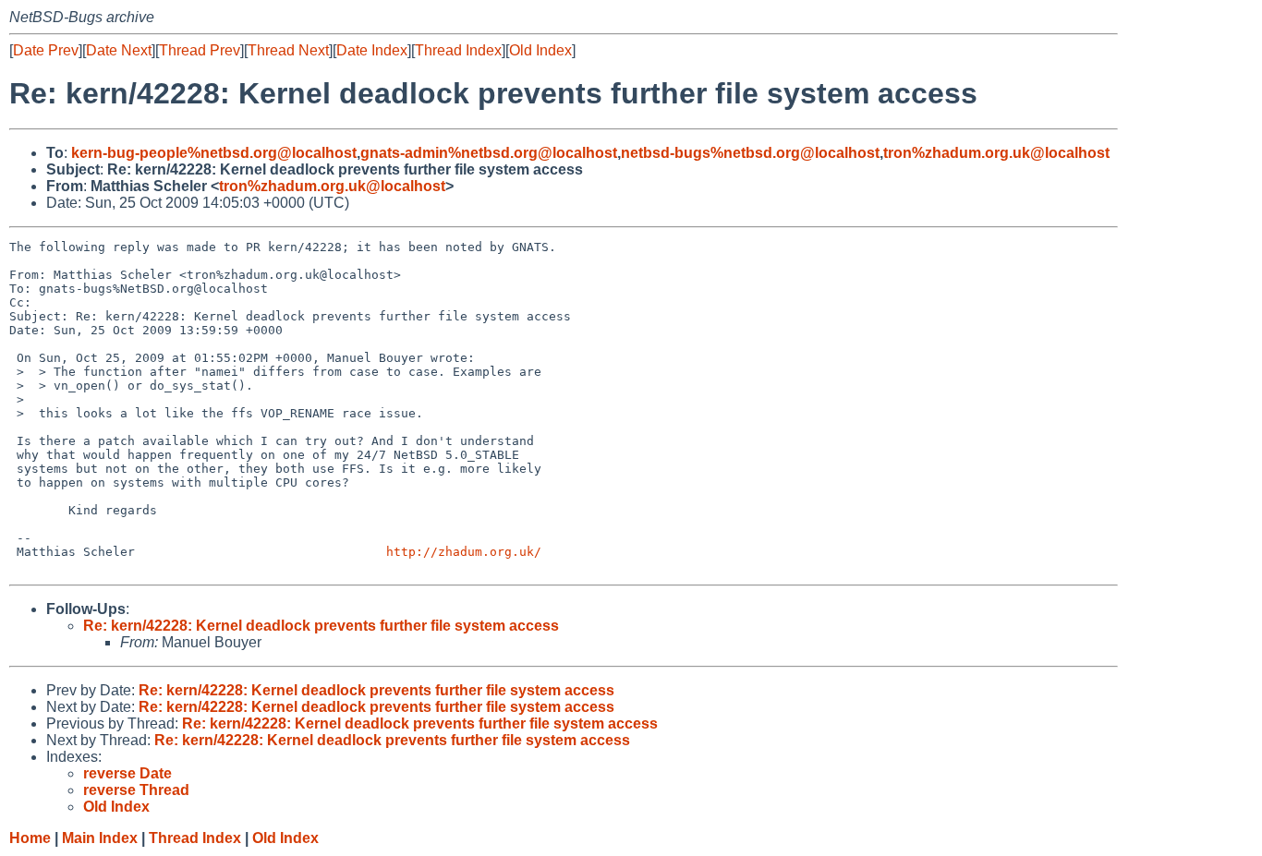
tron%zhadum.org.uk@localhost (996, 153)
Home (30, 838)
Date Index (371, 50)
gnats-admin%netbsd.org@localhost (488, 153)
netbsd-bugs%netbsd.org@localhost (750, 153)
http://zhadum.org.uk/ (463, 552)
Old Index (540, 50)
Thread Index (458, 50)
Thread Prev (199, 50)
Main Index (100, 838)
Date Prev (46, 50)
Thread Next (288, 50)
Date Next (119, 50)
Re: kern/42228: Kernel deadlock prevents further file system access (321, 625)
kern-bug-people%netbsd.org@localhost (214, 153)
